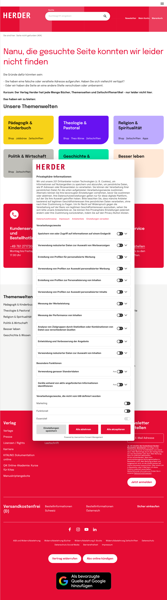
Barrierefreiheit (90, 545)
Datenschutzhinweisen (143, 473)
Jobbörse (21, 139)
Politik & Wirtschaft (27, 157)
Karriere (8, 449)
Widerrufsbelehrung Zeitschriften (122, 541)
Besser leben (131, 157)
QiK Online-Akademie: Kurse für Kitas (20, 467)
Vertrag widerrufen (64, 558)
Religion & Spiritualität (130, 125)
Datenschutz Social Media (67, 545)
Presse (7, 437)
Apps (145, 139)
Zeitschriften (36, 139)
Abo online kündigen (100, 558)
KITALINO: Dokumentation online (19, 457)
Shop (11, 139)
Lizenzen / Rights (14, 443)
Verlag (9, 423)
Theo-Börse (77, 139)
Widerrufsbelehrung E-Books (88, 541)
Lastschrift (52, 443)
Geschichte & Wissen (76, 159)
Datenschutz (148, 541)
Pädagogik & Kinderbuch (20, 125)
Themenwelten (18, 297)
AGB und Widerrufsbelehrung (26, 541)
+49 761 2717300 (22, 246)
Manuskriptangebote (16, 476)
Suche (51, 10)
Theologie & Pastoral (75, 125)
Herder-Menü (163, 3)
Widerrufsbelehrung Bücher (57, 541)
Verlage (8, 431)
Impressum (107, 545)
